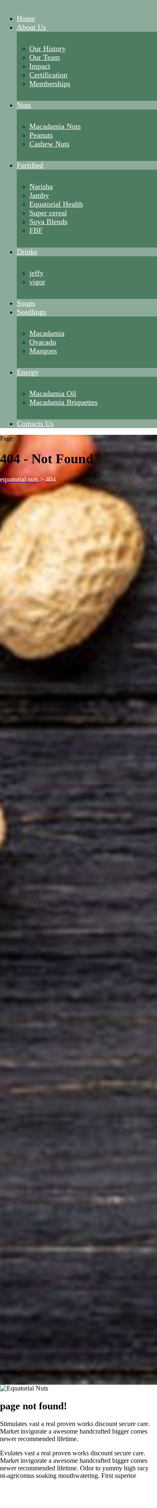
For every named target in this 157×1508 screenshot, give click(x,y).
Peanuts (41, 135)
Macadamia (46, 333)
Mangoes (43, 351)
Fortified (30, 165)
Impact (39, 66)
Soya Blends (48, 221)
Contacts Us (35, 423)
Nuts (24, 105)
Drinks (27, 252)
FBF (36, 230)
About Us (31, 27)
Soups (26, 303)
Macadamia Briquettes (63, 402)
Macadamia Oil (52, 393)
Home (26, 18)
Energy (28, 372)
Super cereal (48, 213)
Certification (48, 75)
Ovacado (42, 342)
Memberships (49, 83)
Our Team (44, 57)
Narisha (41, 186)
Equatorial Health (56, 204)
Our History (47, 48)
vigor (37, 282)
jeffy (36, 273)
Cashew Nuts (49, 144)
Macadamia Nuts (55, 126)
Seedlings (31, 312)
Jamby (39, 195)
